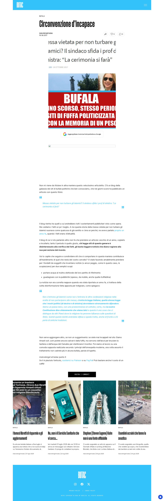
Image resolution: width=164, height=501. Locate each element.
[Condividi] (105, 34)
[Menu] (145, 5)
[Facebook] (82, 484)
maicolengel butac (46, 33)
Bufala (15, 427)
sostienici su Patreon (71, 360)
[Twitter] (88, 484)
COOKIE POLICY (90, 490)
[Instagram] (75, 484)
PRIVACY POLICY (75, 490)
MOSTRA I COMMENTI (82, 374)
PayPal (89, 360)
